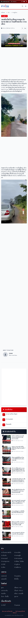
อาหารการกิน (4, 590)
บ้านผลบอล (17, 605)
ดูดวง (2, 587)
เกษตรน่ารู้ (3, 576)
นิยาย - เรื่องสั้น (5, 596)
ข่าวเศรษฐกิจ (17, 555)
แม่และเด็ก (4, 579)
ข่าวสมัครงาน (17, 567)
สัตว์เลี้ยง (16, 579)
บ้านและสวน (17, 576)
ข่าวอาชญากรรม (5, 561)
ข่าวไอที (3, 564)
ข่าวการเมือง (17, 552)
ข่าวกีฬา (3, 567)
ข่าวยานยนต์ (4, 558)
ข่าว (8, 12)
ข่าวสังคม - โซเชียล (19, 561)
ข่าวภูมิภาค (14, 12)
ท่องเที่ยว (3, 593)
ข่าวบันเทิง (3, 555)
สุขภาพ (16, 596)
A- (22, 28)
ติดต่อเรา (15, 612)
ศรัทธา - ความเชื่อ (18, 593)
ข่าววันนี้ (3, 605)
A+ (25, 28)
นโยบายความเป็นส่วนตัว (7, 611)
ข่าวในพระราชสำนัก (6, 552)
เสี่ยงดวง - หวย (18, 587)
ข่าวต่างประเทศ (18, 558)
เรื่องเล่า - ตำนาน (18, 590)
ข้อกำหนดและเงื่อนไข (20, 611)
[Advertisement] (14, 63)
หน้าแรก (3, 12)
